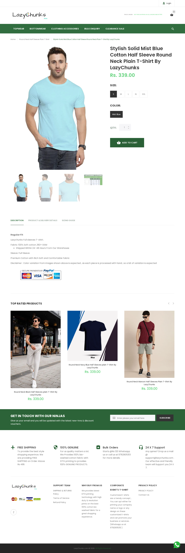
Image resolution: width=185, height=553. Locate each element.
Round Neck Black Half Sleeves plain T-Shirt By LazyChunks (35, 393)
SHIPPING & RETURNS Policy (62, 492)
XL (136, 94)
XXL (143, 94)
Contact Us (144, 495)
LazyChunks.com (81, 548)
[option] (21, 188)
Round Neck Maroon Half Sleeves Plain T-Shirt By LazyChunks (149, 383)
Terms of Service (61, 498)
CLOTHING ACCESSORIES (65, 28)
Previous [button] (168, 303)
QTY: (113, 128)
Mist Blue (116, 114)
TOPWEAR (18, 28)
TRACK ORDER (128, 14)
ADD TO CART (129, 142)
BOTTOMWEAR (38, 28)
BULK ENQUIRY (92, 28)
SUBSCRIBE (165, 418)
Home (13, 39)
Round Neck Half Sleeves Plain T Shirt (34, 39)
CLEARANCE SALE (115, 28)
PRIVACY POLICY (146, 490)
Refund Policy (59, 502)
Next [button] (173, 303)
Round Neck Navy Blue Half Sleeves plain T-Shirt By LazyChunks (92, 366)
